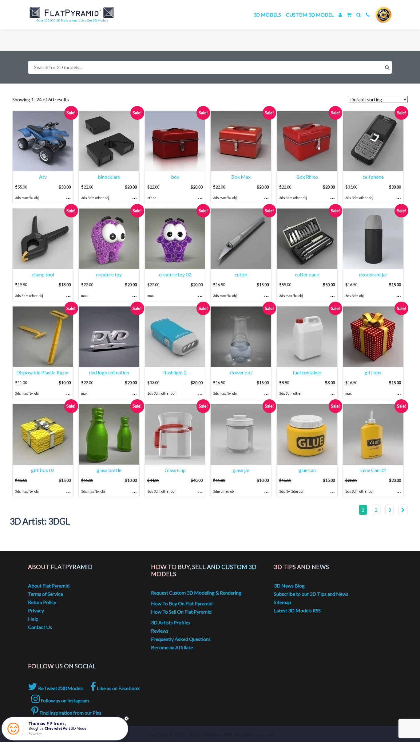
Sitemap (282, 602)
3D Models (267, 15)
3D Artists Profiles (170, 622)
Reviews (159, 631)
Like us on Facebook (118, 688)
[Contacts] (368, 15)
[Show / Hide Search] (358, 15)
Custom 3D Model (310, 15)
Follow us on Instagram (64, 700)
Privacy (36, 610)
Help (33, 619)
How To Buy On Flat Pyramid (181, 603)
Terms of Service (45, 594)
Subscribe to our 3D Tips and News (311, 594)
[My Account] (340, 15)
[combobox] (210, 67)
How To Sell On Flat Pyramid (181, 612)
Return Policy (42, 602)
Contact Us (40, 627)
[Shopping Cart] (349, 15)
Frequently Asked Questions (181, 639)
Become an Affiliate (172, 647)
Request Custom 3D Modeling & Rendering (196, 593)
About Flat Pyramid (48, 585)
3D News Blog (289, 585)
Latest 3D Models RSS (297, 610)
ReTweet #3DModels (60, 688)
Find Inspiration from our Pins (69, 713)
